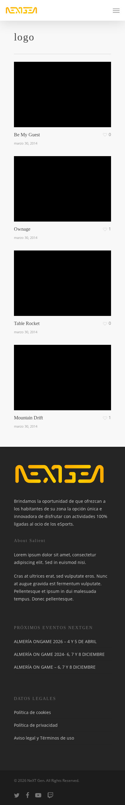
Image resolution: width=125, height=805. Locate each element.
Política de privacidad (36, 725)
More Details (64, 184)
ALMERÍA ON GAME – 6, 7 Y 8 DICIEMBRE (55, 667)
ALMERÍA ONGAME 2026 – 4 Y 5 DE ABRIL (55, 641)
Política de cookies (32, 712)
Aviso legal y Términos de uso (44, 738)
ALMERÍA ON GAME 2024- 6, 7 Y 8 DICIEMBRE (59, 654)
